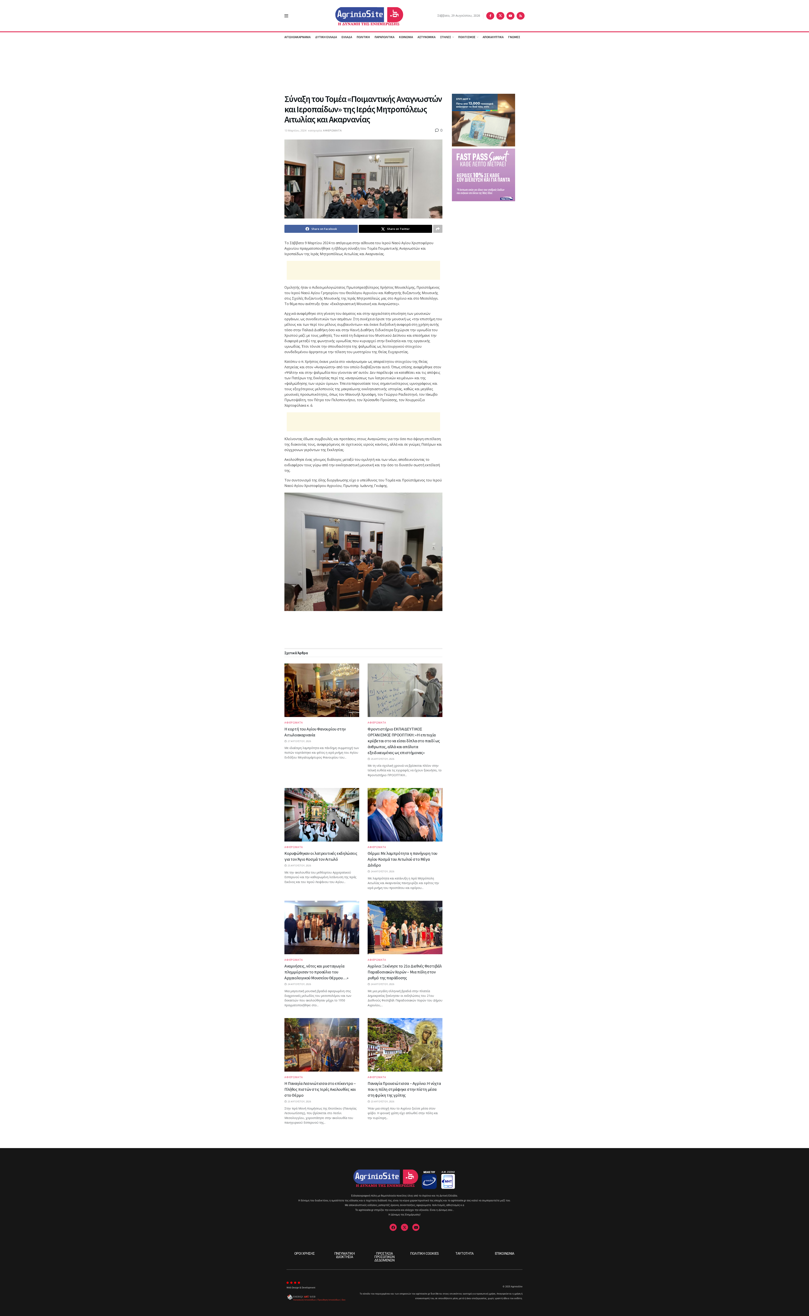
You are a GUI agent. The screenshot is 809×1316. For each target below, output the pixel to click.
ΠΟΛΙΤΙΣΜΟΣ (466, 37)
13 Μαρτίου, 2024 (295, 130)
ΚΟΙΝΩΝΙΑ (406, 37)
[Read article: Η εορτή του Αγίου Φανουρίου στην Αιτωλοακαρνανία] (321, 690)
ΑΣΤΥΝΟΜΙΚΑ (426, 37)
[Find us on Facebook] (490, 16)
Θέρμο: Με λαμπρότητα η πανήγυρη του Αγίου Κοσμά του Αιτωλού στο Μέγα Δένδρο (402, 859)
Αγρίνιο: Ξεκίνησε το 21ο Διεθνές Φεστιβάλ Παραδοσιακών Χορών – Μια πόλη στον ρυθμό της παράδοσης (405, 971)
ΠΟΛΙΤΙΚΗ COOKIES (424, 1254)
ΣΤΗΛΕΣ (445, 37)
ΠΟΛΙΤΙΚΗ (363, 37)
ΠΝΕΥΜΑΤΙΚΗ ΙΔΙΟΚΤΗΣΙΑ (344, 1255)
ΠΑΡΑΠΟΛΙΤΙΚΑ (384, 37)
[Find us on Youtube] (510, 16)
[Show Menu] (286, 15)
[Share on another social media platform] (437, 229)
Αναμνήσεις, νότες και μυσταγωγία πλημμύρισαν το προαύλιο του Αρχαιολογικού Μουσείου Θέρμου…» (316, 971)
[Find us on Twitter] (500, 16)
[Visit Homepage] (362, 16)
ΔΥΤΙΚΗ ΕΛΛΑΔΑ (326, 37)
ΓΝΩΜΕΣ (514, 37)
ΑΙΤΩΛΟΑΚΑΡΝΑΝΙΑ (297, 37)
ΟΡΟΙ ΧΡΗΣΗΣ (304, 1254)
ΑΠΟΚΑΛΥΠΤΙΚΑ (493, 37)
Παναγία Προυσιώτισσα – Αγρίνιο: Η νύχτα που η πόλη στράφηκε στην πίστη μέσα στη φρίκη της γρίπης (404, 1089)
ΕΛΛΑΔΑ (347, 37)
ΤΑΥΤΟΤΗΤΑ (464, 1254)
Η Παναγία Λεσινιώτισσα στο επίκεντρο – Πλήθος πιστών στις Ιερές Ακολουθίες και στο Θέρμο (320, 1089)
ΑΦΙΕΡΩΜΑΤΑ (332, 130)
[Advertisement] (404, 67)
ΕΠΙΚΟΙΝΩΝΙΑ (504, 1254)
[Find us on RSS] (521, 16)
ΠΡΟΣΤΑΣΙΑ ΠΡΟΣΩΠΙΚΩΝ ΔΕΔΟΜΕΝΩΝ (384, 1257)
